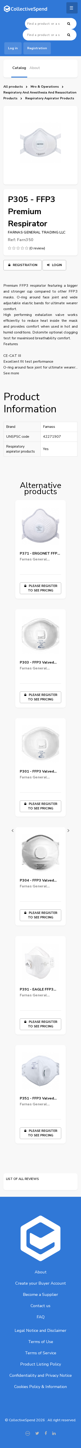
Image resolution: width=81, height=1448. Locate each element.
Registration (24, 265)
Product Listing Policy (40, 1364)
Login (56, 265)
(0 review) (37, 248)
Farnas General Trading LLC (36, 232)
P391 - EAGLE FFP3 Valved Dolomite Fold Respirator (39, 990)
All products (13, 86)
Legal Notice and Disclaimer (40, 1330)
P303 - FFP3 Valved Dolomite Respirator (38, 663)
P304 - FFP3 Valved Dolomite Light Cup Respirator (37, 881)
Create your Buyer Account (40, 1283)
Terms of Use (40, 1341)
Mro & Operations (45, 86)
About (41, 1272)
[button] (9, 827)
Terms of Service (40, 1353)
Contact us (40, 1305)
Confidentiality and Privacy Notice (40, 1375)
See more (11, 373)
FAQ (41, 1317)
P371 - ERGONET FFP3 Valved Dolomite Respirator (40, 554)
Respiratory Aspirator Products (49, 98)
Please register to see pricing (43, 588)
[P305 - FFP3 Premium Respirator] (40, 145)
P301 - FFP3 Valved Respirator (37, 772)
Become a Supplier (40, 1294)
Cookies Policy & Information (40, 1386)
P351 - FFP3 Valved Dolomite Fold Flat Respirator (37, 1099)
